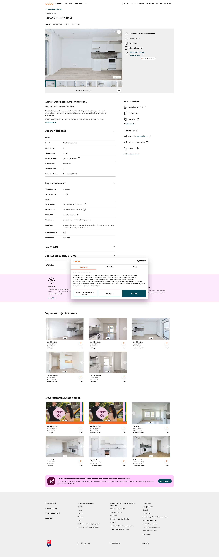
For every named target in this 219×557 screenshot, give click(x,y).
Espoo (80, 510)
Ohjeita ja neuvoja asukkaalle (119, 519)
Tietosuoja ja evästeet (150, 520)
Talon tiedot (51, 247)
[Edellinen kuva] (47, 329)
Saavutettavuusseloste (150, 524)
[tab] (48, 24)
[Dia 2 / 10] (61, 83)
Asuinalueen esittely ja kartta (60, 256)
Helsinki (80, 507)
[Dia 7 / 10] (112, 83)
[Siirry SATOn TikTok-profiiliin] (85, 543)
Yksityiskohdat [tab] (109, 267)
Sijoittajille (146, 510)
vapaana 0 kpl (140, 136)
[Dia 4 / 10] (81, 83)
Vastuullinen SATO (52, 513)
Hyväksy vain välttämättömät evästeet (85, 293)
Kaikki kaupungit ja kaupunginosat (89, 524)
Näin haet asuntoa (116, 512)
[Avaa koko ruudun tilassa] (119, 32)
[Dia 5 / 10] (91, 83)
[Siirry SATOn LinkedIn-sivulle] (89, 543)
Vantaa (80, 513)
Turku (80, 520)
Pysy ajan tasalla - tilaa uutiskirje (88, 527)
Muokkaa (108, 293)
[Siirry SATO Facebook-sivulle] (78, 543)
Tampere (81, 517)
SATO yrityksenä (148, 507)
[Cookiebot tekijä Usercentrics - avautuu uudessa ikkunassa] (138, 261)
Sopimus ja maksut (55, 183)
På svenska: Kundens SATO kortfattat (122, 526)
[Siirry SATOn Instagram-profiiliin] (82, 543)
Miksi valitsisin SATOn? (117, 509)
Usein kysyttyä (51, 508)
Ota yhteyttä (147, 534)
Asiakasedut (114, 516)
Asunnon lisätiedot (55, 130)
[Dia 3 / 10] (71, 83)
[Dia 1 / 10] (50, 83)
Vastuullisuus (147, 513)
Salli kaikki (134, 293)
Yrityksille (113, 522)
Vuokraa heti (50, 503)
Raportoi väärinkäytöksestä (151, 527)
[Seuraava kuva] (119, 91)
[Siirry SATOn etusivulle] (49, 3)
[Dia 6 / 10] (102, 83)
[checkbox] (81, 343)
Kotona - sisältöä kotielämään (119, 529)
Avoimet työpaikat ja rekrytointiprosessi (155, 517)
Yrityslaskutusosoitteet (150, 531)
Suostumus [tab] (83, 267)
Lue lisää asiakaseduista (131, 154)
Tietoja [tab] (135, 267)
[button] (145, 107)
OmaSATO (49, 518)
